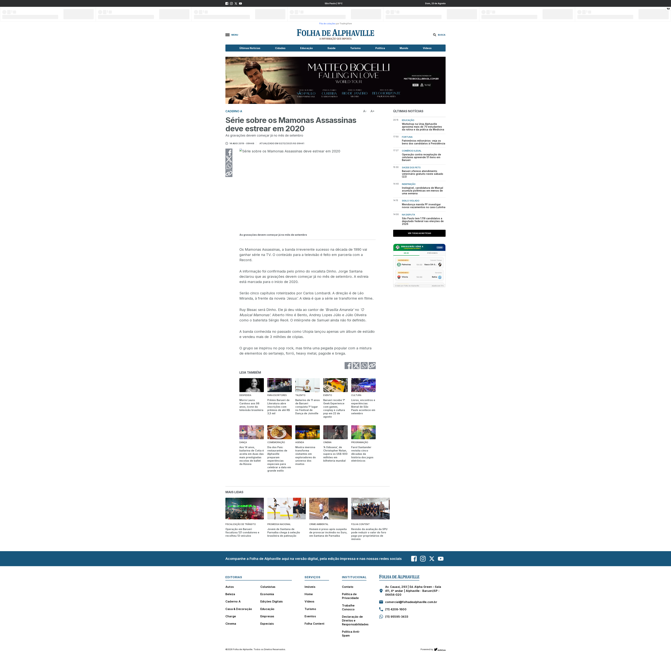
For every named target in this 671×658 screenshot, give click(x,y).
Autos (229, 587)
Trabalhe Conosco (348, 607)
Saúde (331, 48)
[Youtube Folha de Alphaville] (240, 3)
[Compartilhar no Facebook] (228, 152)
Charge (230, 616)
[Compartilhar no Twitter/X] (228, 159)
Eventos (310, 616)
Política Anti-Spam (351, 633)
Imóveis (310, 587)
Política (380, 48)
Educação (306, 48)
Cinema (230, 623)
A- (365, 111)
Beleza (230, 594)
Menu (234, 35)
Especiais (267, 623)
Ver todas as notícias (419, 233)
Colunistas (267, 587)
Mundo (404, 48)
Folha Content (314, 623)
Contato (347, 587)
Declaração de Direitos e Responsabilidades (355, 620)
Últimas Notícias (249, 48)
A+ (372, 111)
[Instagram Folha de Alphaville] (231, 3)
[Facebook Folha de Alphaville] (226, 3)
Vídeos (427, 48)
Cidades (280, 48)
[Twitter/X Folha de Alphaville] (236, 3)
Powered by (427, 649)
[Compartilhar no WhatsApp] (228, 166)
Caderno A (233, 601)
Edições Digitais (271, 601)
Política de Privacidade (350, 596)
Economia (267, 594)
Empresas (267, 616)
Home (309, 594)
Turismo (355, 48)
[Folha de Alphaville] (335, 34)
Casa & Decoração (238, 609)
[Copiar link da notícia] (228, 173)
